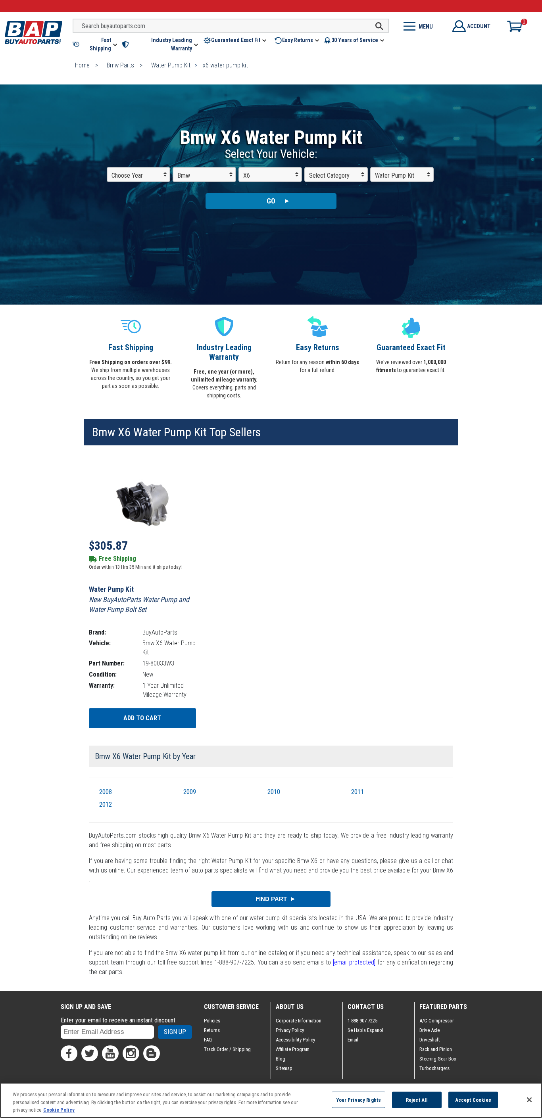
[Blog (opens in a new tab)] (151, 1053)
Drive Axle (429, 1030)
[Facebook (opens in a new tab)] (69, 1053)
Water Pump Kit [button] (394, 175)
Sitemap (284, 1068)
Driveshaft (429, 1040)
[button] (95, 44)
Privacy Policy (290, 1030)
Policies (212, 1021)
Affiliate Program (292, 1049)
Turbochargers (434, 1068)
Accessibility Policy (295, 1040)
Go (271, 201)
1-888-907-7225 (362, 1021)
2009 (189, 792)
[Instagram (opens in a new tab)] (131, 1053)
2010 (273, 792)
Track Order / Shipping (227, 1049)
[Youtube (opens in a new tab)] (110, 1053)
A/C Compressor (436, 1021)
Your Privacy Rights (358, 1100)
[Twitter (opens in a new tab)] (89, 1053)
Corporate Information (298, 1021)
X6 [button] (246, 175)
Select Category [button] (329, 175)
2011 (357, 792)
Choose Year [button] (127, 175)
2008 (105, 792)
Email (353, 1040)
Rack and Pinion (435, 1049)
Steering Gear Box (437, 1059)
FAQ (208, 1040)
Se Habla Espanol (365, 1030)
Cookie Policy (59, 1110)
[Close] (529, 1099)
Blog (280, 1059)
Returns (212, 1030)
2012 (105, 804)
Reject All (417, 1100)
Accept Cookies (473, 1100)
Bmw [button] (183, 175)
